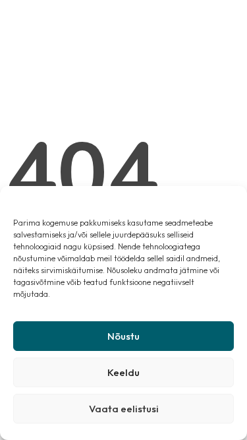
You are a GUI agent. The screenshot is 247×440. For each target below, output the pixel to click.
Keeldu (123, 372)
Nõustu (123, 336)
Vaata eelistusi (124, 408)
